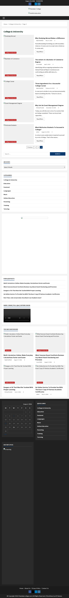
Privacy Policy (36, 588)
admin (37, 132)
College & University (10, 52)
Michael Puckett (40, 107)
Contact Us (45, 588)
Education (7, 183)
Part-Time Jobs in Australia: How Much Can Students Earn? (23, 298)
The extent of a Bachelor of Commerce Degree (19, 68)
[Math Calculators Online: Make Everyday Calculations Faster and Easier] (19, 343)
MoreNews (49, 596)
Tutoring (6, 209)
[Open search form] (66, 18)
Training (6, 205)
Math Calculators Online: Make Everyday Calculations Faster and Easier (27, 283)
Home (21, 588)
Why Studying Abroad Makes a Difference (19, 45)
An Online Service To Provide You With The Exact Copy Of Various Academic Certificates (32, 294)
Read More (41, 52)
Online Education (9, 198)
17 (5, 423)
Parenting (7, 202)
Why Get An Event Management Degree (19, 112)
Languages (7, 191)
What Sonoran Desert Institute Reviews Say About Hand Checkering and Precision (30, 287)
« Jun (5, 434)
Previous (30, 147)
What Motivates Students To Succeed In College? (19, 134)
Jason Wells (39, 64)
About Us (27, 588)
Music (5, 194)
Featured (7, 187)
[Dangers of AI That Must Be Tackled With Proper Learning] (19, 375)
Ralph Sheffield (39, 40)
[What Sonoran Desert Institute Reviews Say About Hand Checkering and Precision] (50, 343)
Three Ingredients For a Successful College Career (19, 90)
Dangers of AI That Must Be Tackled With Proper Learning (22, 290)
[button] (4, 18)
